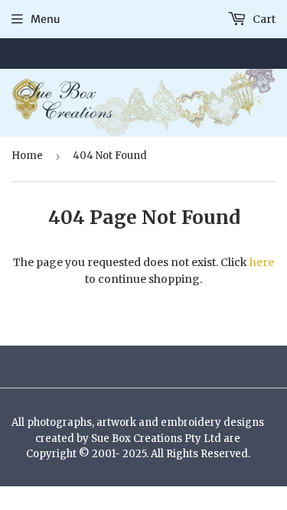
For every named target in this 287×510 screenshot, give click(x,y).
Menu (45, 19)
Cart (263, 19)
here (261, 262)
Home (27, 155)
